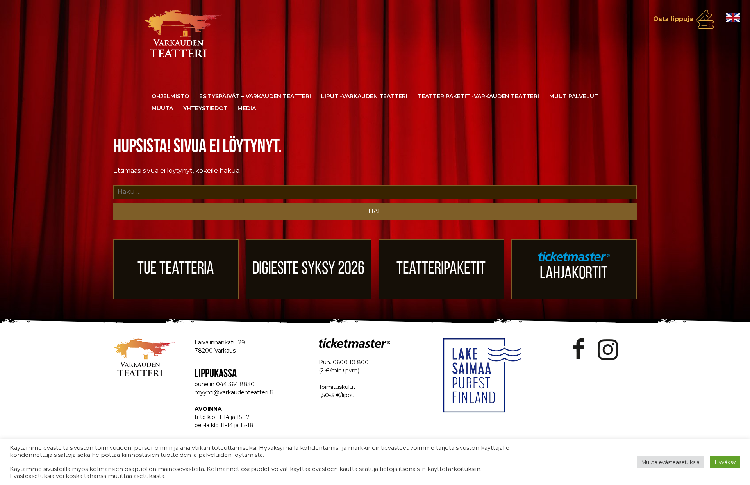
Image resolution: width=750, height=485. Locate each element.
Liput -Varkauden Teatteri (364, 96)
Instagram (608, 349)
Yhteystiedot (205, 108)
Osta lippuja (673, 19)
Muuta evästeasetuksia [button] (670, 462)
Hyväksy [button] (725, 462)
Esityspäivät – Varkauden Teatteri (255, 96)
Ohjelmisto (170, 96)
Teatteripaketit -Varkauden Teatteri (478, 96)
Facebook (578, 349)
